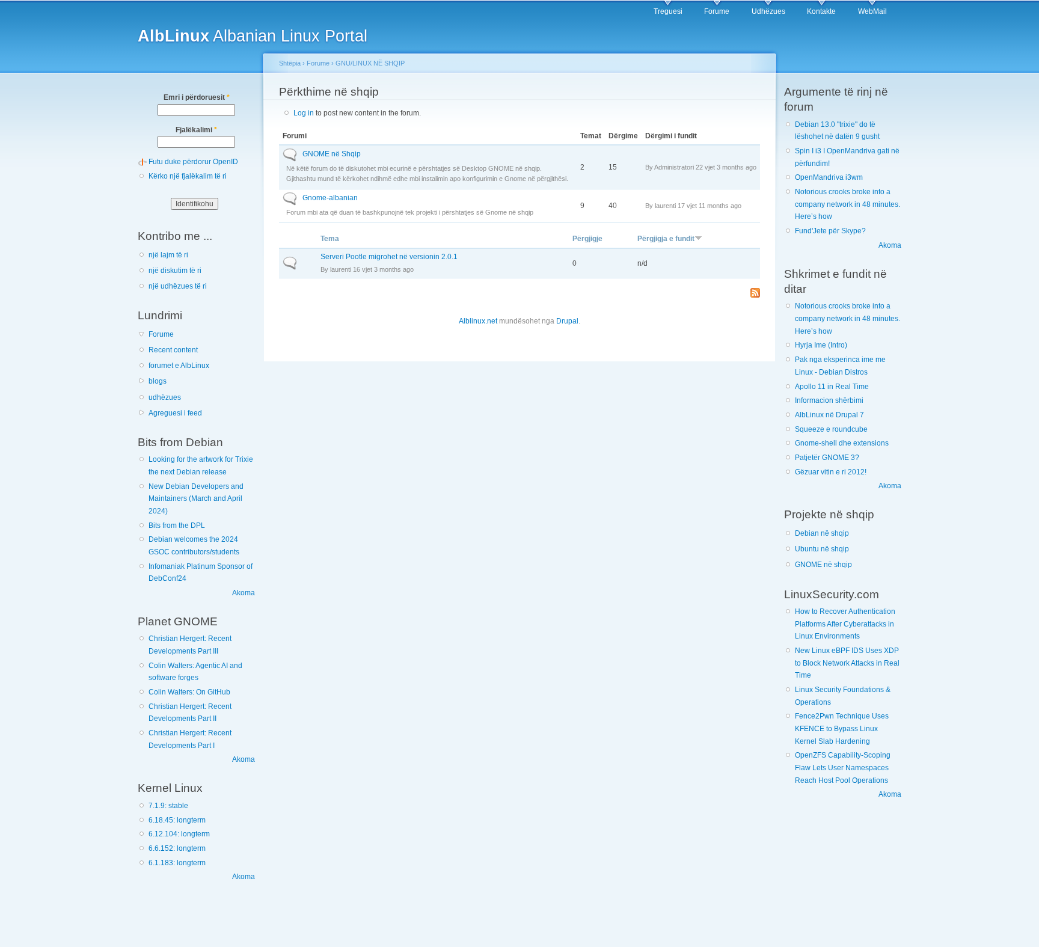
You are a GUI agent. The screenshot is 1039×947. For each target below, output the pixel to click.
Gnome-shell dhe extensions (842, 443)
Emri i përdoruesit (197, 97)
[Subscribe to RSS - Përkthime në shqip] (755, 294)
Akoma (243, 593)
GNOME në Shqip (331, 154)
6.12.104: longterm (179, 834)
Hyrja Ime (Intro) (821, 345)
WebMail (872, 11)
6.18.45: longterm (177, 820)
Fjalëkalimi (196, 130)
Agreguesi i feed (175, 413)
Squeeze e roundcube (831, 429)
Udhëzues (768, 11)
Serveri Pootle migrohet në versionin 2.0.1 (389, 257)
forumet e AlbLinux (179, 365)
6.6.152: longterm (177, 848)
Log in (303, 113)
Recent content (173, 350)
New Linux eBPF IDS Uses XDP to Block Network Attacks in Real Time (847, 662)
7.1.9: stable (168, 805)
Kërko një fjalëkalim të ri (188, 176)
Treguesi (668, 11)
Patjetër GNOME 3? (827, 457)
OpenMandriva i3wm (829, 177)
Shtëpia (290, 63)
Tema (329, 238)
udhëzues (165, 397)
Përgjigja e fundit (665, 238)
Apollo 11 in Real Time (832, 386)
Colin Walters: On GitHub (189, 692)
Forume (716, 11)
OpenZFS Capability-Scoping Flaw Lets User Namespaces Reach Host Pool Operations (842, 767)
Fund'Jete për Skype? (830, 231)
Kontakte (821, 11)
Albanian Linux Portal (252, 35)
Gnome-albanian (330, 198)
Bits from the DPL (177, 525)
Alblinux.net (478, 321)
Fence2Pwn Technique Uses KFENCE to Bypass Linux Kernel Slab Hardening (842, 728)
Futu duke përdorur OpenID (193, 162)
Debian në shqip (822, 533)
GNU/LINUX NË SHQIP (370, 63)
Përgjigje (587, 238)
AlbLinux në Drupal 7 (829, 415)
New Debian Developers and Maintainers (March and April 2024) (196, 498)
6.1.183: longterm (177, 863)
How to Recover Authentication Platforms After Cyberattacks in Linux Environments (845, 623)
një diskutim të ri (175, 270)
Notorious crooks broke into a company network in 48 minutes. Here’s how (847, 204)
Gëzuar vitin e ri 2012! (830, 472)
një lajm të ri (168, 255)
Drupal (567, 321)
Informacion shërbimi (829, 400)
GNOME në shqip (823, 564)
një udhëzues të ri (178, 286)
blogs (158, 381)
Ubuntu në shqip (822, 549)
